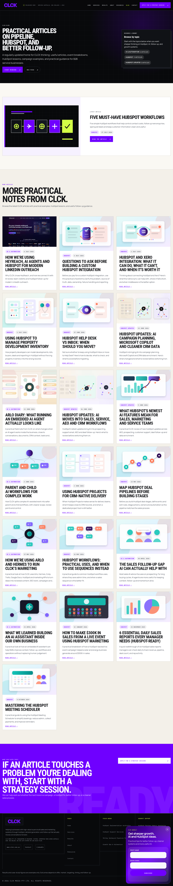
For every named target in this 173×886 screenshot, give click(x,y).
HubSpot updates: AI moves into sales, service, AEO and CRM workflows (86, 419)
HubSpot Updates (127, 328)
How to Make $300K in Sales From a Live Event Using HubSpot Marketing (85, 637)
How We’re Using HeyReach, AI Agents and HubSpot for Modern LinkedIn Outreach (27, 263)
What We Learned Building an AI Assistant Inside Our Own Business (28, 637)
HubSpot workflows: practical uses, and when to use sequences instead (85, 564)
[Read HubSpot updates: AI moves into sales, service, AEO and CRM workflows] (87, 387)
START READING (10, 70)
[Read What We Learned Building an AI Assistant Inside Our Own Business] (29, 607)
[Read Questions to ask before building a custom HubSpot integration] (87, 233)
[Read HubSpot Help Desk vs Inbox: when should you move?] (87, 310)
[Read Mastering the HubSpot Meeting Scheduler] (29, 679)
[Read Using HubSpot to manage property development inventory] (29, 310)
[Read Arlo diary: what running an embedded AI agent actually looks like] (29, 387)
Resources (120, 5)
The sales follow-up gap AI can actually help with (143, 566)
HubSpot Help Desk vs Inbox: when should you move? (79, 342)
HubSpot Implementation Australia (117, 825)
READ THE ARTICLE (99, 139)
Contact (134, 5)
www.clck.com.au (13, 847)
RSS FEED (30, 70)
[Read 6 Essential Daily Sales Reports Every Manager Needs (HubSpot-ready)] (144, 607)
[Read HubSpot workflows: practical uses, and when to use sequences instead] (87, 534)
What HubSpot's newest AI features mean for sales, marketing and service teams (140, 417)
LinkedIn (40, 847)
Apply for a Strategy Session (153, 5)
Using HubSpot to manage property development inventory (27, 342)
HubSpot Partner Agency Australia (152, 825)
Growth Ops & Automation (113, 844)
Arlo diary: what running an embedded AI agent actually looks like (28, 419)
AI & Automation (13, 251)
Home (89, 5)
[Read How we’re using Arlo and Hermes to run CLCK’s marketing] (29, 534)
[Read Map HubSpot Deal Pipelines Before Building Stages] (144, 462)
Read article (10, 286)
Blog (127, 5)
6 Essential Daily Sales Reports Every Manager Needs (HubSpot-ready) (141, 637)
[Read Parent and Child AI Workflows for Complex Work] (29, 462)
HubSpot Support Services (113, 832)
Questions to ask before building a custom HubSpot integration (84, 265)
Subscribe (148, 873)
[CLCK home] (10, 5)
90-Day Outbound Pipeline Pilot (116, 838)
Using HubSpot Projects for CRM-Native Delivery (84, 493)
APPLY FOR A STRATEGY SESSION (133, 761)
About (112, 5)
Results (105, 5)
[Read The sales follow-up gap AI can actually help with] (144, 536)
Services (96, 5)
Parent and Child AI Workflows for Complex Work (21, 491)
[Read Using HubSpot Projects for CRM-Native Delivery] (87, 464)
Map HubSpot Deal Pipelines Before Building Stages (136, 491)
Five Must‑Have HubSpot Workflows (127, 117)
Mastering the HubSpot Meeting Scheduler (26, 707)
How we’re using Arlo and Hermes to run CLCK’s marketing (24, 564)
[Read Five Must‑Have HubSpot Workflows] (41, 126)
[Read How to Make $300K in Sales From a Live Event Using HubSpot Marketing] (87, 607)
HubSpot (94, 132)
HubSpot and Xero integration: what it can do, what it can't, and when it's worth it (139, 263)
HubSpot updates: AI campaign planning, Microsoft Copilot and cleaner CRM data (139, 340)
